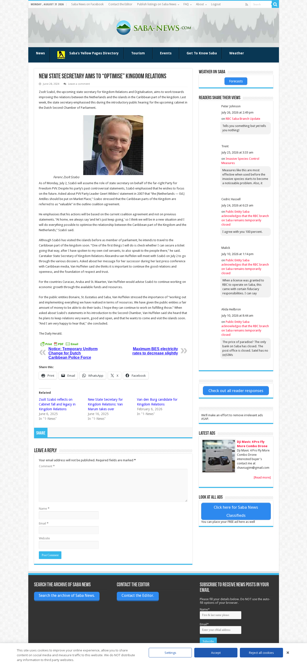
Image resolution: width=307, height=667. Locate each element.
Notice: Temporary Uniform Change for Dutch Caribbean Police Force (73, 353)
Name (44, 508)
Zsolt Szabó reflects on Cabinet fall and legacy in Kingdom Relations (57, 404)
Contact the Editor (120, 4)
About (200, 4)
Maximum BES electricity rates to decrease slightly (155, 351)
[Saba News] (153, 27)
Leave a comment (79, 84)
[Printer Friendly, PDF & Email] (59, 344)
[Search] (275, 4)
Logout (216, 4)
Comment (47, 466)
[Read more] (262, 477)
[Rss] (246, 4)
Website (44, 538)
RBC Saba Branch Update (243, 118)
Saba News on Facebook (87, 4)
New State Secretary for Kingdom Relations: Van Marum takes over (105, 404)
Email (43, 523)
